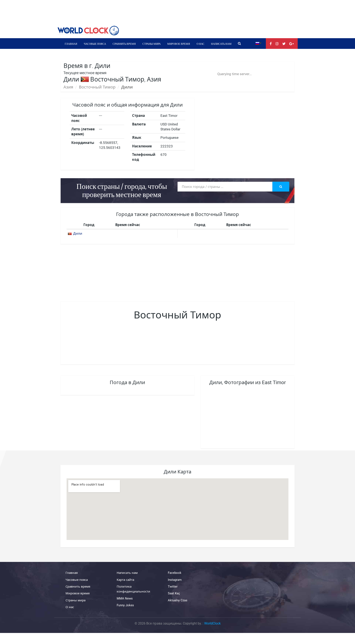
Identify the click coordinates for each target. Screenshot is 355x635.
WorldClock (212, 623)
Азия (68, 87)
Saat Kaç (174, 593)
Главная (71, 43)
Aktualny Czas (177, 600)
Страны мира (151, 43)
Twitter (173, 586)
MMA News (125, 598)
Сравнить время (124, 43)
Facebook (174, 573)
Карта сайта (125, 580)
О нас (200, 43)
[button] (259, 43)
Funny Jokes (125, 605)
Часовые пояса (95, 43)
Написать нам (221, 43)
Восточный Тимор (97, 87)
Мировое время (178, 43)
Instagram (175, 580)
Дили (77, 233)
